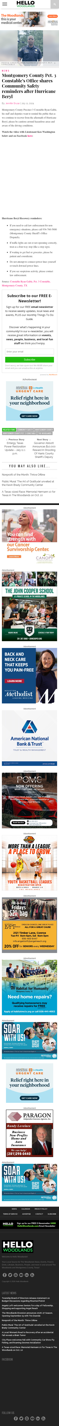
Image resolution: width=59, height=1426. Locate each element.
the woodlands (44, 433)
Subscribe (52, 1214)
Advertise (26, 1214)
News (14, 1209)
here (30, 135)
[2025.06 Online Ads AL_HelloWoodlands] (29, 952)
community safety (25, 429)
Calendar (25, 1209)
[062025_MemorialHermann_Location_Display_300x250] (29, 419)
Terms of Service (10, 1214)
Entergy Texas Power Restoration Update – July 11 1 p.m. (15, 448)
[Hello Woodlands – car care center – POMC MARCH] (29, 828)
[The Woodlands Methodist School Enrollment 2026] (29, 1059)
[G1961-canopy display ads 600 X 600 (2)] (29, 564)
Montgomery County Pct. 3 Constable (19, 433)
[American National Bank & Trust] (29, 765)
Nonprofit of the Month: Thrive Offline (23, 474)
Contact (39, 1214)
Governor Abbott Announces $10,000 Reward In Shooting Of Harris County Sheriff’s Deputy (44, 450)
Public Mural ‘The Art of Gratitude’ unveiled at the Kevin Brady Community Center (28, 483)
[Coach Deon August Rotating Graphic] (29, 890)
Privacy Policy (41, 1209)
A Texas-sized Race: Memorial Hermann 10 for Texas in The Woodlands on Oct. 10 (28, 493)
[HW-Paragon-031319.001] (29, 1156)
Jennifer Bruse (12, 103)
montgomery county (44, 429)
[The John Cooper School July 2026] (29, 640)
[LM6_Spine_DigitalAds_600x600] (29, 703)
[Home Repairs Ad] (29, 1015)
